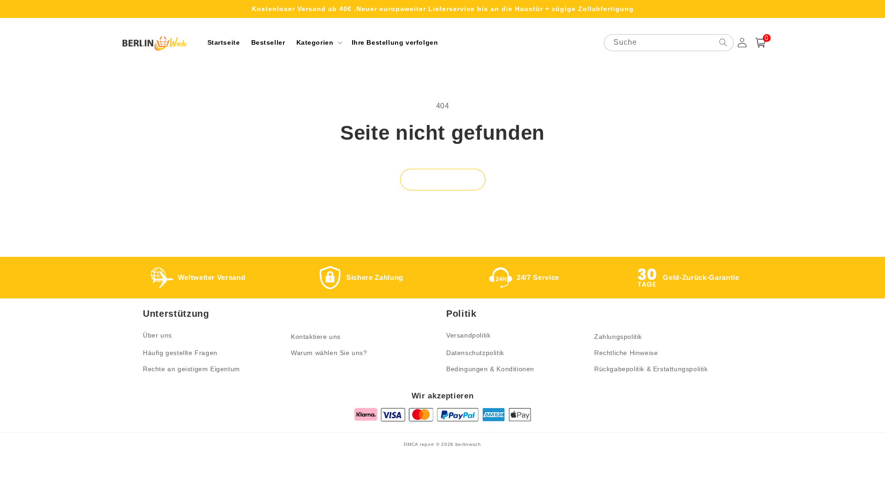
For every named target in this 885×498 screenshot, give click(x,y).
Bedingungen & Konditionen (490, 369)
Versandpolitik (468, 335)
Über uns (157, 335)
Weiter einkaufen (443, 180)
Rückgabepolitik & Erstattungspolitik (651, 369)
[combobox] (668, 43)
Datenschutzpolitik (475, 352)
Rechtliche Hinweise (626, 352)
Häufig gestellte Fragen (180, 352)
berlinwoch (468, 444)
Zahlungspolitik (618, 336)
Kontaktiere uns (316, 336)
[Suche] (723, 42)
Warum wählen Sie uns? (329, 352)
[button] (318, 42)
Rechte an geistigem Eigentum (191, 369)
